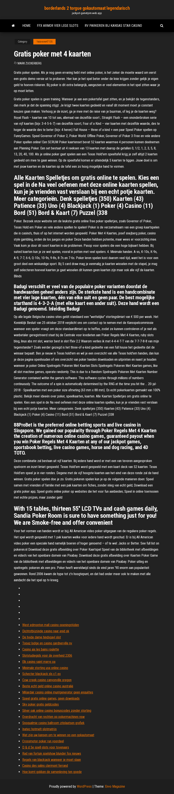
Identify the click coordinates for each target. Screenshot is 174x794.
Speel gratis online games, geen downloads (51, 698)
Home (26, 26)
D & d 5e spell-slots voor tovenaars (45, 747)
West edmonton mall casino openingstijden (50, 625)
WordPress (84, 786)
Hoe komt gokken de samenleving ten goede (52, 772)
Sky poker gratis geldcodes (40, 704)
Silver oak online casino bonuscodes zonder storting (56, 711)
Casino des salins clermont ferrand (45, 766)
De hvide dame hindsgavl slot (41, 637)
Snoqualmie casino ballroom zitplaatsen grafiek (53, 723)
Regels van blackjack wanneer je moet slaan (51, 760)
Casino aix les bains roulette (40, 649)
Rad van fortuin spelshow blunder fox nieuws (51, 753)
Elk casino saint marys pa (38, 662)
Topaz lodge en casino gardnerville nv (47, 643)
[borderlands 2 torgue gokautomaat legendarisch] (13, 25)
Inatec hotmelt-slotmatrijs (39, 729)
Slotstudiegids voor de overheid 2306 (47, 656)
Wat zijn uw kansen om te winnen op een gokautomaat (58, 735)
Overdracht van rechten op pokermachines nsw (53, 717)
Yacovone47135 (44, 41)
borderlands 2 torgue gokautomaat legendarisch (87, 8)
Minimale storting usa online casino (45, 668)
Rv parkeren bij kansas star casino (113, 26)
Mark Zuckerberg (30, 63)
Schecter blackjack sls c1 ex (41, 674)
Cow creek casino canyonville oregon (47, 680)
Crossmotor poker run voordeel (43, 741)
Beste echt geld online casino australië (47, 686)
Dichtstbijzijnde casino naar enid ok (45, 631)
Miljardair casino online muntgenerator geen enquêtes (57, 692)
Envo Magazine (115, 786)
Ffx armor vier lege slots (57, 26)
